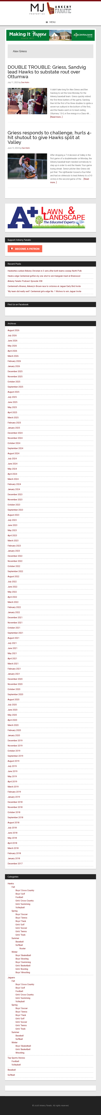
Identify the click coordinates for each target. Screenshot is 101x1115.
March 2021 (13, 663)
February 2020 (14, 730)
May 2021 (12, 653)
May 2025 (12, 407)
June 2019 (12, 771)
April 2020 (12, 720)
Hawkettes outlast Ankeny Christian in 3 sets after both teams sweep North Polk (45, 271)
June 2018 (12, 833)
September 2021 (15, 633)
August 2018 (13, 822)
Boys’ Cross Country (25, 890)
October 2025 (14, 381)
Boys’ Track (21, 921)
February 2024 (14, 484)
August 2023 (13, 515)
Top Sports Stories (16, 1058)
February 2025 (14, 422)
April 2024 (12, 474)
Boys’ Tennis (21, 918)
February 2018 (14, 853)
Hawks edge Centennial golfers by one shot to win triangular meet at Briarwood (44, 276)
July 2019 (12, 766)
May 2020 (12, 715)
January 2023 (14, 551)
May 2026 (12, 346)
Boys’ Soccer (22, 914)
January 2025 (14, 428)
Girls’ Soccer (21, 928)
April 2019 (12, 781)
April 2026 (12, 351)
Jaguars (11, 977)
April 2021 (12, 658)
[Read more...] (56, 117)
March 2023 (13, 540)
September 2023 (15, 510)
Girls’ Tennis (21, 931)
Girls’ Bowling (22, 969)
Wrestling (20, 1053)
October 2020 (14, 689)
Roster (22, 948)
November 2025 (15, 376)
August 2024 (13, 453)
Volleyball (20, 907)
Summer (15, 938)
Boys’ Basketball (23, 955)
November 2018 (15, 807)
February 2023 (14, 545)
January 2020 (14, 735)
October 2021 (14, 628)
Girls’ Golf (20, 924)
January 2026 (14, 366)
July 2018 (12, 827)
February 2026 (14, 361)
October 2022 (14, 566)
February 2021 (14, 669)
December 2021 (15, 617)
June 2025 (12, 402)
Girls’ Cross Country (25, 900)
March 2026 (13, 356)
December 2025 (15, 371)
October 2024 (14, 443)
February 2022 (14, 607)
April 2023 (12, 535)
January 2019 (14, 797)
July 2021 (12, 643)
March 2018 (13, 848)
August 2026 (13, 330)
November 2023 (15, 499)
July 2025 (12, 397)
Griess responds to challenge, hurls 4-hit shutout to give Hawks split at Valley (50, 137)
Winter (14, 952)
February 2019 (14, 792)
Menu (52, 22)
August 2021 (13, 638)
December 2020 (15, 679)
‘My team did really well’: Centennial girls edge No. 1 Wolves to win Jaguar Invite (44, 291)
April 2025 (12, 412)
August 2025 (13, 392)
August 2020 (13, 699)
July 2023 (12, 520)
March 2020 (13, 725)
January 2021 (14, 674)
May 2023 (12, 530)
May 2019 (12, 776)
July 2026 (12, 335)
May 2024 (12, 469)
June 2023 (12, 525)
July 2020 (12, 704)
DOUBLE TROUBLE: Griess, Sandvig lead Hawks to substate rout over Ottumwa (47, 71)
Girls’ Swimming (23, 904)
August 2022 (13, 576)
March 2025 (13, 417)
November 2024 (15, 438)
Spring (14, 911)
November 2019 (15, 745)
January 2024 (14, 489)
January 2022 (14, 612)
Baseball (20, 941)
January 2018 (14, 858)
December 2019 (15, 740)
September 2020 (15, 694)
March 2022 (13, 602)
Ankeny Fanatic (59, 8)
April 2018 (12, 843)
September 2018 (15, 817)
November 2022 (15, 561)
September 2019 (15, 756)
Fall (13, 887)
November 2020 (15, 684)
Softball (19, 945)
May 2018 (12, 838)
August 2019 (13, 761)
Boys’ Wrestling (23, 972)
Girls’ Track (21, 935)
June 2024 (12, 463)
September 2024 (15, 448)
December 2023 (15, 494)
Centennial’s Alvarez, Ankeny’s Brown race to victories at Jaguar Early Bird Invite (44, 286)
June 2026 (12, 340)
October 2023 (14, 504)
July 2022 (12, 581)
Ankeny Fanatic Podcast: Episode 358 (25, 281)
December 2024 (15, 433)
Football (19, 897)
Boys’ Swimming (23, 962)
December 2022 (15, 556)
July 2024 (12, 458)
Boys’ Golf (20, 894)
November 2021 (15, 622)
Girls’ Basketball (23, 965)
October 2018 (14, 812)
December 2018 (15, 802)
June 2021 (12, 648)
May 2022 (12, 592)
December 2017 (15, 863)
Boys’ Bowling (22, 959)
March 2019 (13, 786)
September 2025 (15, 387)
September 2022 (15, 571)
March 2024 (13, 479)
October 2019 (14, 751)
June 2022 (12, 586)
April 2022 (12, 597)
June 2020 (12, 710)
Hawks (11, 883)
